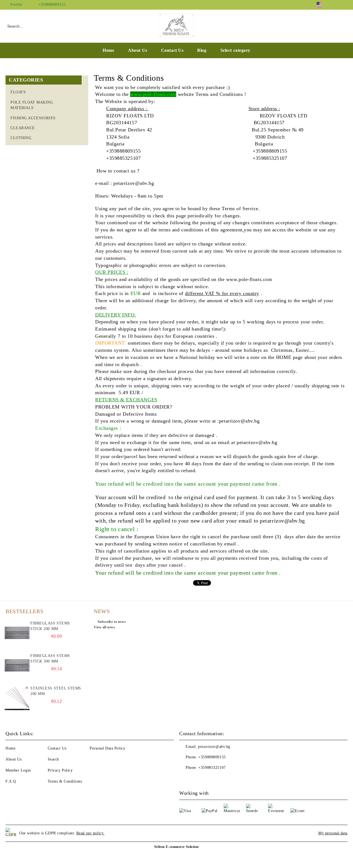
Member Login (18, 770)
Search (53, 759)
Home (108, 50)
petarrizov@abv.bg (214, 747)
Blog (201, 50)
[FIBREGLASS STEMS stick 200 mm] (17, 633)
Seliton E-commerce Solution (176, 847)
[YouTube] (344, 5)
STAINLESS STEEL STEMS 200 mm (55, 691)
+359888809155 (52, 4)
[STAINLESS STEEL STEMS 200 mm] (17, 698)
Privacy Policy (60, 770)
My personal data (332, 833)
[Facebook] (336, 5)
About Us (137, 50)
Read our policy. (90, 833)
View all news (104, 627)
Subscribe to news (112, 622)
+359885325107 (212, 768)
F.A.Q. (11, 781)
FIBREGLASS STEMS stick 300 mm (50, 658)
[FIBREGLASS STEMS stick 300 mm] (17, 665)
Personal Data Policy (107, 748)
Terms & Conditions (65, 781)
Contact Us (172, 50)
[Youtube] (195, 778)
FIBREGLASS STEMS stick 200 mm (50, 626)
